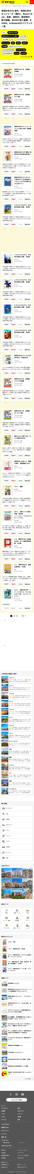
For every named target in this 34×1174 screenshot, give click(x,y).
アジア (8, 841)
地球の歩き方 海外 (12, 32)
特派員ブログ (5, 1127)
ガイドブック (8, 6)
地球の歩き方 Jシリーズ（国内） (10, 36)
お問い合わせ (21, 1158)
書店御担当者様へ (5, 1155)
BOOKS (17, 53)
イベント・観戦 (6, 920)
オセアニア (9, 825)
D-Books (23, 53)
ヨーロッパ (9, 808)
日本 (7, 858)
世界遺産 (17, 920)
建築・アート (17, 913)
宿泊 (28, 913)
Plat (12, 39)
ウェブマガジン (5, 1124)
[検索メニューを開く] (27, 2)
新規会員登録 (6, 1142)
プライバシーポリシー (23, 1150)
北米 (7, 813)
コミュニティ (5, 1140)
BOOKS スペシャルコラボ (16, 46)
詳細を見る (27, 88)
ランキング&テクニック (22, 39)
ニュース (3, 1134)
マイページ (21, 1142)
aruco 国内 (5, 39)
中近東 (8, 847)
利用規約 (3, 1152)
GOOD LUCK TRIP (6, 1145)
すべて (4, 32)
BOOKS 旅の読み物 (7, 53)
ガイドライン (21, 1152)
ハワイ (8, 830)
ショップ (27, 928)
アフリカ (8, 852)
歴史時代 (25, 43)
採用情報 (3, 1158)
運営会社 (3, 1150)
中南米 (8, 819)
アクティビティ (6, 928)
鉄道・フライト (17, 928)
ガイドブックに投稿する (23, 1155)
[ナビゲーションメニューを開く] (32, 2)
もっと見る (28, 1079)
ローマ (20, 681)
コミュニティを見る (16, 1100)
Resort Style (5, 43)
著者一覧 (3, 1137)
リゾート (8, 836)
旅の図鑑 (4, 46)
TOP (2, 6)
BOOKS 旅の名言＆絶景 (8, 50)
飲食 (6, 913)
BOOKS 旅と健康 (21, 50)
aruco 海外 (23, 36)
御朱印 (18, 43)
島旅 (13, 43)
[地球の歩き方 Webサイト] (7, 2)
